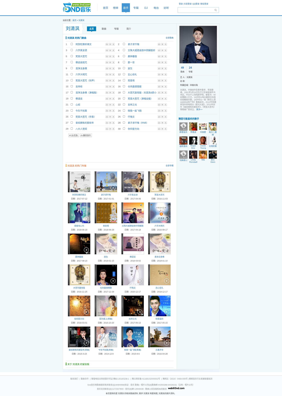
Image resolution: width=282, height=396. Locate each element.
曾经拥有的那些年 (85, 122)
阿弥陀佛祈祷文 (84, 44)
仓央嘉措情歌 (134, 86)
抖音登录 (188, 4)
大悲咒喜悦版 (79, 288)
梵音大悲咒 (81, 56)
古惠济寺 (159, 350)
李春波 (193, 132)
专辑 (136, 8)
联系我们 (74, 379)
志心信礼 (132, 74)
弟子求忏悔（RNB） (138, 122)
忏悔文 (131, 116)
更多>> (199, 109)
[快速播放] (86, 187)
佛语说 (79, 98)
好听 (166, 8)
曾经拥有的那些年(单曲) (79, 350)
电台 (156, 8)
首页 (79, 8)
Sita (203, 160)
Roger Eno (193, 147)
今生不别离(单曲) (105, 350)
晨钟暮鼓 (132, 56)
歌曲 (104, 28)
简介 (128, 28)
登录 (181, 4)
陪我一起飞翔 (134, 110)
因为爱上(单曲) (105, 319)
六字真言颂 (81, 50)
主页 (91, 28)
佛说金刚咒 (81, 62)
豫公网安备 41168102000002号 (146, 379)
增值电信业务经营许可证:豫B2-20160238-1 (110, 379)
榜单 (115, 8)
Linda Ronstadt (193, 161)
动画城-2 (183, 160)
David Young (203, 147)
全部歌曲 (169, 38)
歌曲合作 (85, 379)
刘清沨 (81, 20)
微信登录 (204, 4)
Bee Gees (213, 161)
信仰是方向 (133, 128)
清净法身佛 (81, 68)
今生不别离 (81, 110)
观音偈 (131, 80)
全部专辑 (169, 166)
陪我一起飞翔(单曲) (132, 350)
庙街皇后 (183, 146)
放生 (130, 68)
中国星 (203, 132)
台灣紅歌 (213, 146)
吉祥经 (79, 86)
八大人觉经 (81, 128)
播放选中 (86, 135)
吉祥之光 (132, 104)
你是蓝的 (159, 319)
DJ (146, 8)
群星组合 (183, 132)
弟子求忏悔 (133, 44)
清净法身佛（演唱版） (87, 92)
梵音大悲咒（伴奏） (86, 116)
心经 (78, 104)
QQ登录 (196, 4)
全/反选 (73, 135)
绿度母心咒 (79, 226)
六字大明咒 (81, 74)
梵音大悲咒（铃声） (86, 80)
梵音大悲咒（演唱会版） (140, 98)
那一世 (131, 62)
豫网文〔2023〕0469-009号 (175, 379)
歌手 (125, 8)
